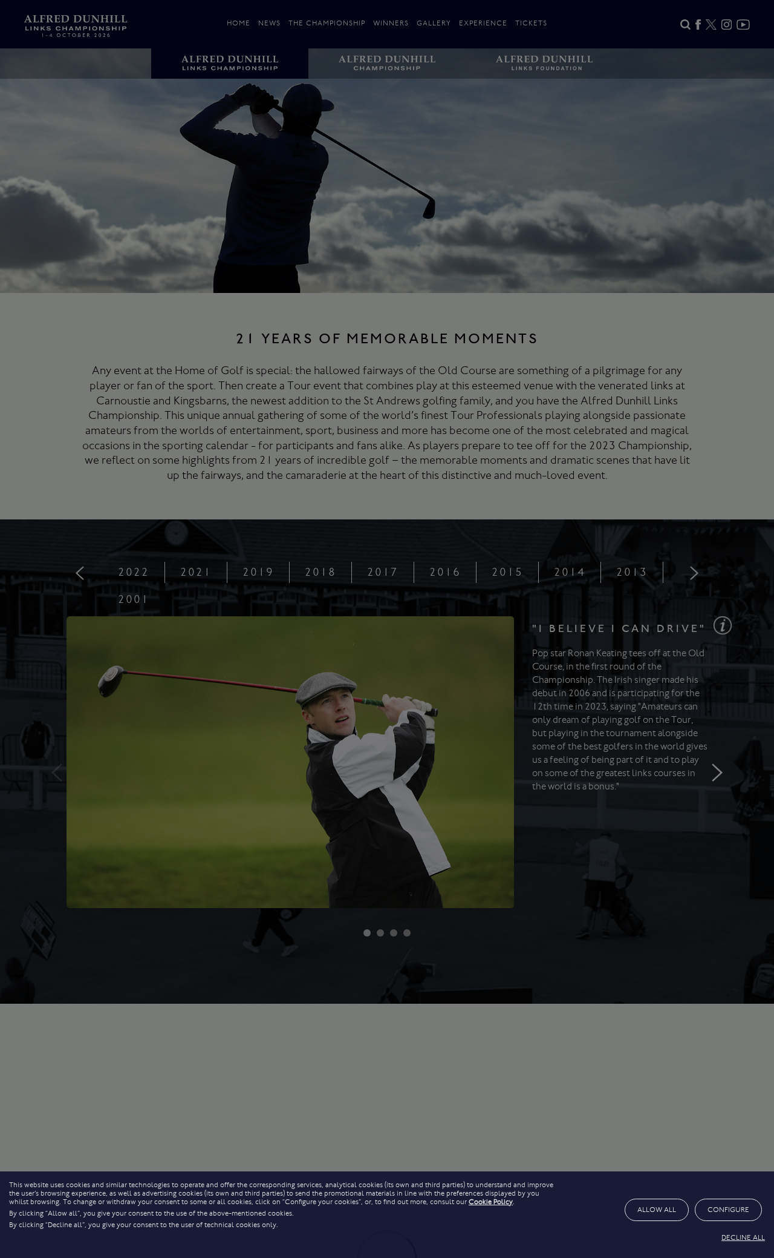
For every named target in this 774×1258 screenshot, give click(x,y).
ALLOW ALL (656, 1209)
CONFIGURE (728, 1209)
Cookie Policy (491, 1201)
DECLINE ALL (743, 1237)
